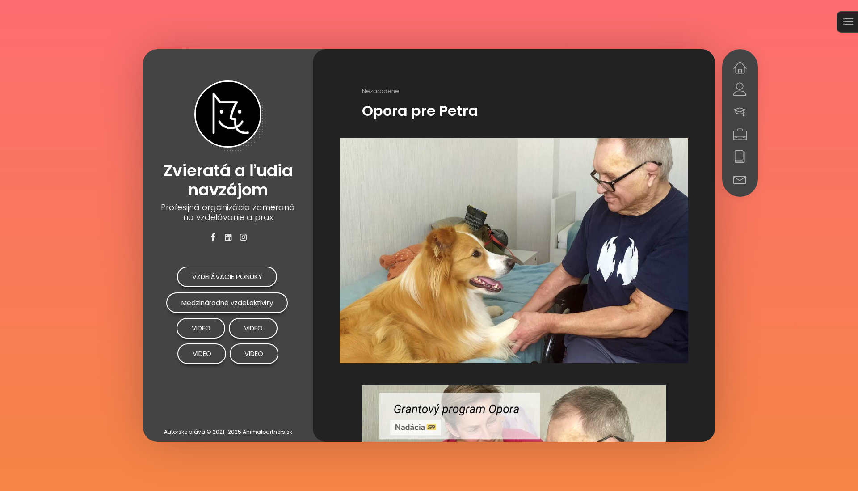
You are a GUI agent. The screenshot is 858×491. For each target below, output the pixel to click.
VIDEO (201, 328)
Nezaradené (380, 91)
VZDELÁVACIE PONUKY (227, 276)
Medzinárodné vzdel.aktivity (227, 302)
